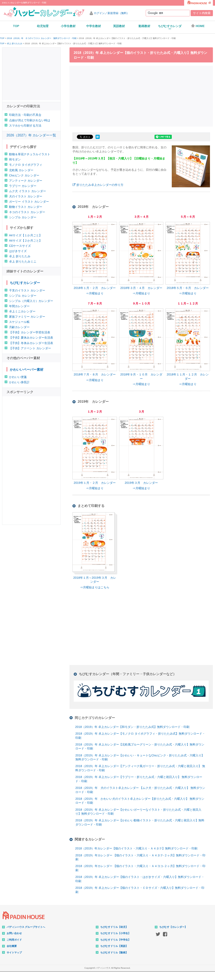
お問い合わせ (14, 933)
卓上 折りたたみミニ (22, 261)
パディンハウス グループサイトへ (26, 926)
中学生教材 (93, 26)
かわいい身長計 (19, 382)
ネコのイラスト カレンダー (27, 212)
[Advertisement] (142, 95)
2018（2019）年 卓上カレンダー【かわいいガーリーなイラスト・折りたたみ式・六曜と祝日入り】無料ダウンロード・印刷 (138, 811)
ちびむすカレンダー (170, 27)
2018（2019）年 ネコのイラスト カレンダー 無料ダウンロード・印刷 (41, 38)
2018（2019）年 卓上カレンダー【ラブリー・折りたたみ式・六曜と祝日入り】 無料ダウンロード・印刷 (138, 779)
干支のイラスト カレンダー (27, 290)
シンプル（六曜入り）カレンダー (31, 301)
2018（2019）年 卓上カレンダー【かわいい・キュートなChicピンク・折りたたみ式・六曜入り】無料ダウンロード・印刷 (139, 757)
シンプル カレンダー (22, 217)
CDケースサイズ (20, 245)
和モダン (15, 159)
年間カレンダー (19, 306)
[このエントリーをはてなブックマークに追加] (98, 139)
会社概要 (12, 946)
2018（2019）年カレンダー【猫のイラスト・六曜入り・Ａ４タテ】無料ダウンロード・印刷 (136, 848)
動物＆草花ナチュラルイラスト (29, 154)
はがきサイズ (18, 251)
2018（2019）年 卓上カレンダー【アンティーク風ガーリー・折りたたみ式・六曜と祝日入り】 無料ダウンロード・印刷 (140, 768)
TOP (16, 26)
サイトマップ (14, 952)
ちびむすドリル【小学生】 (115, 933)
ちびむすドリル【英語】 (114, 946)
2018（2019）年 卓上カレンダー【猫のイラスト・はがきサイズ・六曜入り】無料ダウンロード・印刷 (139, 879)
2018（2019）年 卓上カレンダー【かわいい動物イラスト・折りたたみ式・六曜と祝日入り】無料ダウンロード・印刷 (139, 822)
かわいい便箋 (18, 377)
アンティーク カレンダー (25, 180)
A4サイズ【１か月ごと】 (25, 235)
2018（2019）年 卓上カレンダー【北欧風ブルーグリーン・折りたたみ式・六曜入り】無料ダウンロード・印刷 (139, 746)
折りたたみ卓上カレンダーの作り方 (99, 184)
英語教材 (119, 26)
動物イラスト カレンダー (25, 206)
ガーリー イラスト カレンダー (29, 201)
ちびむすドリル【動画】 (114, 952)
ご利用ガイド (14, 939)
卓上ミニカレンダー (22, 311)
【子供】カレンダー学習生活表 (29, 332)
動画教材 (144, 26)
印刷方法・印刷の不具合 (25, 114)
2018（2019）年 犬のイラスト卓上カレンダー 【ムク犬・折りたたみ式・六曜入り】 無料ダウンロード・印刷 (140, 790)
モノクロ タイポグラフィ (25, 164)
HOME (200, 26)
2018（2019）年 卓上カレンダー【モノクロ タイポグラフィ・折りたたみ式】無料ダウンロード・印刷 (140, 735)
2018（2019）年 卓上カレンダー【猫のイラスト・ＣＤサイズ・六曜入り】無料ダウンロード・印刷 (139, 890)
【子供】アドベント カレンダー (30, 348)
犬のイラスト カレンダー (25, 196)
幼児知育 (43, 26)
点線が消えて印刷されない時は (29, 120)
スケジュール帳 (19, 322)
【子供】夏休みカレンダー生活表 (31, 337)
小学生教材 (68, 26)
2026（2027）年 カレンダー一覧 (31, 135)
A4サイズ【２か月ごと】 (25, 240)
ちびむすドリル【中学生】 (115, 939)
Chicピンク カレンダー (24, 175)
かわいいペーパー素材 (26, 369)
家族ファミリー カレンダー (27, 316)
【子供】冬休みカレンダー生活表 (31, 343)
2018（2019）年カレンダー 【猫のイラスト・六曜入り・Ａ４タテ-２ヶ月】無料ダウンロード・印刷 (140, 857)
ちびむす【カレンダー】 (173, 926)
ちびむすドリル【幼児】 (114, 926)
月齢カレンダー (19, 327)
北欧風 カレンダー (21, 170)
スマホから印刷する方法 (25, 125)
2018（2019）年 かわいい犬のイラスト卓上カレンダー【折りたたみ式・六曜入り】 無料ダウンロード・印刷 (139, 801)
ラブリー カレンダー (22, 186)
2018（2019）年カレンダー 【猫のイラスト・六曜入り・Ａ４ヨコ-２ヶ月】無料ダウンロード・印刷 (140, 868)
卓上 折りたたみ (14, 44)
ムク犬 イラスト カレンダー (27, 191)
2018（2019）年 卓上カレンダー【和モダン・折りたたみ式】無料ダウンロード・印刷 (132, 727)
